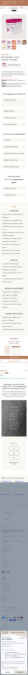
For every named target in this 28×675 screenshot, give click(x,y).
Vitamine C (4, 601)
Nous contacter (5, 566)
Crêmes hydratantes (6, 589)
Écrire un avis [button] (14, 357)
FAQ (3, 564)
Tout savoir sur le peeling (7, 611)
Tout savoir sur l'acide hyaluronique (9, 607)
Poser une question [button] (14, 361)
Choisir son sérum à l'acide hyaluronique (10, 609)
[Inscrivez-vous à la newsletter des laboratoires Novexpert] (23, 537)
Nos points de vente (6, 562)
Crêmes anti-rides (5, 590)
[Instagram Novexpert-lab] (6, 572)
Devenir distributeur (6, 549)
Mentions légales (5, 627)
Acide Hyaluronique (6, 596)
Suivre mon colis (5, 559)
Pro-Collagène (5, 600)
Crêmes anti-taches (5, 587)
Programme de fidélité (6, 547)
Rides (14, 457)
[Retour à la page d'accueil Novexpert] (14, 8)
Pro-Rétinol (4, 598)
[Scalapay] (19, 620)
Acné (14, 448)
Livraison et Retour (5, 560)
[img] (3, 370)
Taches (14, 452)
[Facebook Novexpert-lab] (3, 572)
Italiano (3, 579)
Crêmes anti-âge (5, 585)
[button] (5, 54)
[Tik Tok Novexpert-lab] (9, 572)
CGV (3, 624)
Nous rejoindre (5, 551)
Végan (3, 553)
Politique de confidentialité (7, 625)
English (3, 577)
